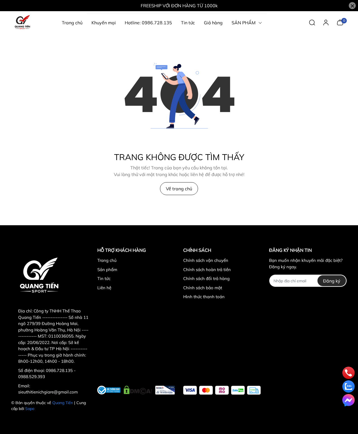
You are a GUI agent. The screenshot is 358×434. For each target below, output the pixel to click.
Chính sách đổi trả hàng (206, 278)
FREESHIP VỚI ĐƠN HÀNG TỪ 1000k (179, 5)
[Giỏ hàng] (340, 22)
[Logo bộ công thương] (136, 389)
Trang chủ (107, 260)
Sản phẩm (107, 269)
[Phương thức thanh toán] (222, 390)
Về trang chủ (179, 188)
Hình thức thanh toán (204, 296)
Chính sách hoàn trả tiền (207, 269)
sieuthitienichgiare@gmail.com (48, 392)
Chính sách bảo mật (202, 287)
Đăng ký (331, 281)
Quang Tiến (62, 402)
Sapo (29, 408)
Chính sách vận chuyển (205, 260)
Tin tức (103, 278)
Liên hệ (104, 287)
